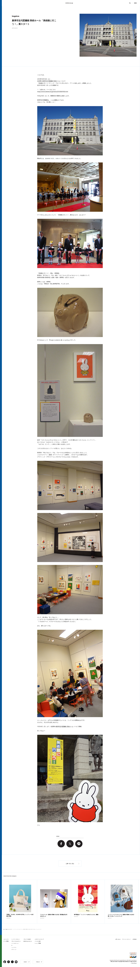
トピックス (6, 939)
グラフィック (13, 949)
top (4, 929)
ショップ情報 (38, 943)
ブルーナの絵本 (27, 939)
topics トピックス (9, 929)
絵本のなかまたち (28, 941)
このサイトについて (39, 939)
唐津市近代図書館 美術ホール (51, 81)
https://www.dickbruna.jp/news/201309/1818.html (52, 91)
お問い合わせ (118, 939)
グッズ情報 (6, 941)
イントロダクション (15, 943)
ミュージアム (13, 947)
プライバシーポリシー (126, 939)
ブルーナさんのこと (16, 941)
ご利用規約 (134, 939)
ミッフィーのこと (15, 939)
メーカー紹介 (38, 941)
